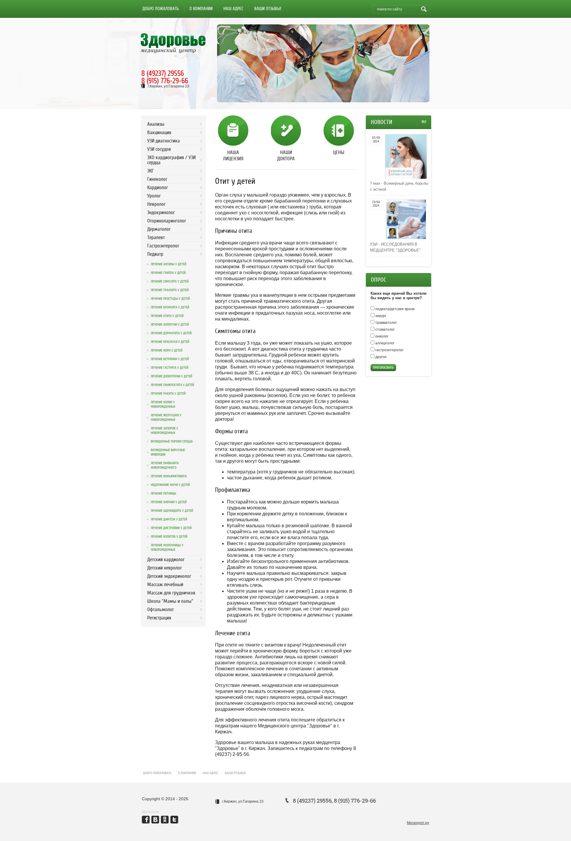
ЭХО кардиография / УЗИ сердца (171, 160)
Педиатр (155, 254)
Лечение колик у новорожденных (163, 404)
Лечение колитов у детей (169, 536)
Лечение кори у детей (166, 350)
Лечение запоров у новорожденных (164, 430)
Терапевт (156, 237)
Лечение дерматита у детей (171, 333)
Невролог (156, 204)
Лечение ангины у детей (168, 264)
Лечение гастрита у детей (169, 367)
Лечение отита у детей (167, 316)
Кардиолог (157, 187)
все (424, 121)
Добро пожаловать (157, 773)
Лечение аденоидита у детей (172, 511)
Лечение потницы (163, 493)
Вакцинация (159, 132)
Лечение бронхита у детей (170, 307)
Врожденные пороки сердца (172, 441)
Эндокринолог (161, 212)
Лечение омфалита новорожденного (165, 465)
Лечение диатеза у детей (169, 519)
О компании (187, 773)
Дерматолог (159, 229)
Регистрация (159, 618)
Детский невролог (164, 568)
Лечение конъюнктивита (169, 476)
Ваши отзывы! (235, 773)
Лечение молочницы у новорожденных (167, 547)
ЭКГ (150, 171)
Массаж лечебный (165, 584)
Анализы (155, 124)
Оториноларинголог (166, 221)
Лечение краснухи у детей (170, 342)
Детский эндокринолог (169, 576)
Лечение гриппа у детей (168, 273)
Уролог (154, 196)
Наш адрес (210, 773)
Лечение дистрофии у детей (171, 528)
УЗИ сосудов (159, 149)
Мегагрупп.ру (418, 823)
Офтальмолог (160, 609)
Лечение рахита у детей (168, 393)
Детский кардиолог (166, 559)
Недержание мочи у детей (170, 485)
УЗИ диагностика (163, 141)
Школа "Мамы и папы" (170, 601)
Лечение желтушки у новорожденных (166, 417)
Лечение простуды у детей (170, 298)
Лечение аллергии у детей (170, 324)
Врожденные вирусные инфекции (168, 452)
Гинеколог (157, 179)
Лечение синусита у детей (170, 281)
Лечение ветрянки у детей (170, 359)
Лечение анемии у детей (168, 502)
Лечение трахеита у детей (170, 290)
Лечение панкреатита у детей (172, 385)
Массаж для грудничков (171, 593)
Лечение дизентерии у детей (171, 376)
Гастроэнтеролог (163, 246)
